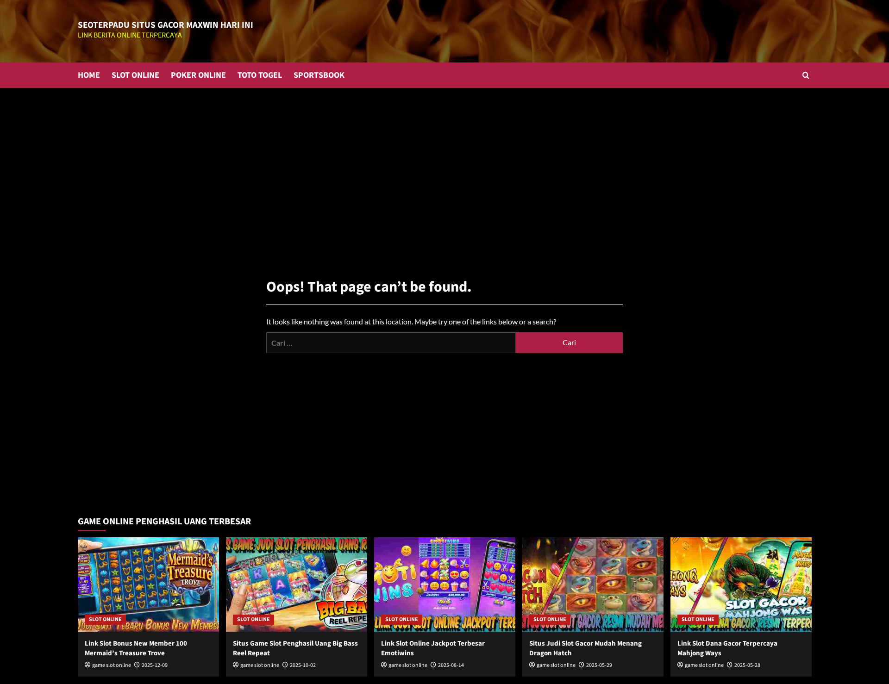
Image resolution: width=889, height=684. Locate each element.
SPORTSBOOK (319, 75)
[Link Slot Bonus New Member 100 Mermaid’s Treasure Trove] (148, 584)
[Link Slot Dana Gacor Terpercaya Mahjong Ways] (741, 584)
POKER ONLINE (198, 75)
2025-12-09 (155, 665)
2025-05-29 (599, 665)
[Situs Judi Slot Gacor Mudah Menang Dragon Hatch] (593, 584)
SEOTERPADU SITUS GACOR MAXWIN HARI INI (165, 25)
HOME (89, 75)
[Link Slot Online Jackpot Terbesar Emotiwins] (444, 584)
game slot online (111, 665)
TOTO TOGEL (260, 75)
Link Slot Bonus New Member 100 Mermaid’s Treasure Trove (136, 648)
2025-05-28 (747, 665)
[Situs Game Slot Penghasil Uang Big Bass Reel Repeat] (296, 584)
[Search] (806, 75)
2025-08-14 (451, 665)
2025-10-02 (303, 665)
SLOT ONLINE (135, 75)
